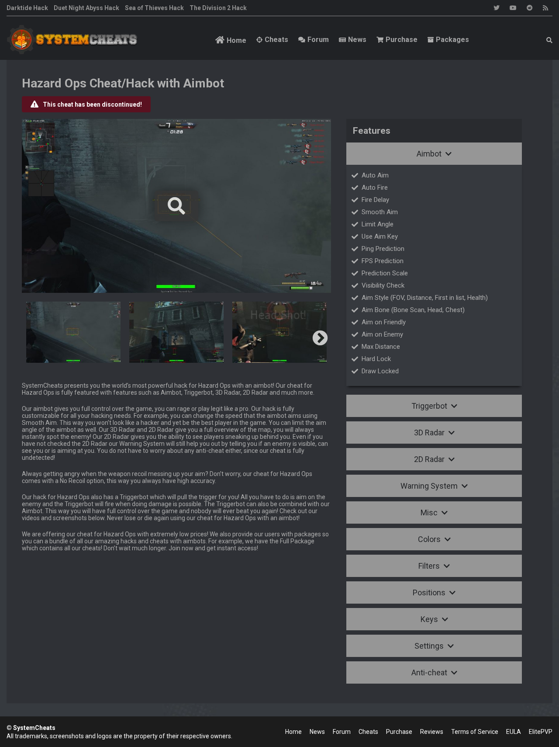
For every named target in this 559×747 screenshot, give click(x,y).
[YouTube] (513, 7)
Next (320, 339)
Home (236, 40)
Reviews (431, 731)
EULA (513, 731)
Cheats (276, 39)
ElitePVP (540, 731)
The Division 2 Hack (218, 7)
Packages (452, 39)
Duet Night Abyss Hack (86, 7)
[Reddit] (530, 7)
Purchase (402, 39)
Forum (318, 39)
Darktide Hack (27, 7)
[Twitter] (496, 7)
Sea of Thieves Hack (154, 7)
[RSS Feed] (545, 7)
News (357, 39)
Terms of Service (474, 731)
